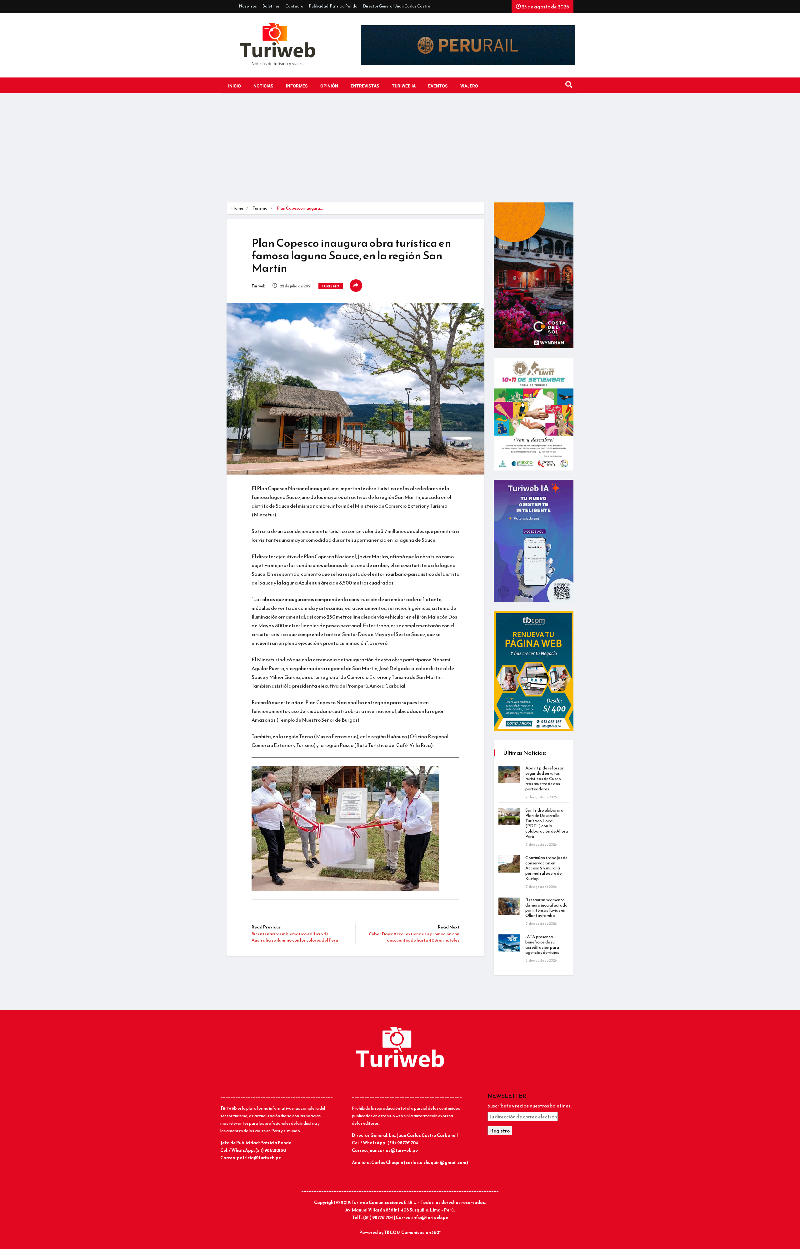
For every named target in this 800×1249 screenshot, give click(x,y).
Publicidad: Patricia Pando (333, 6)
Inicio (234, 86)
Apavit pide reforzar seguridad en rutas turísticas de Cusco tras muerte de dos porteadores (544, 778)
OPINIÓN (329, 86)
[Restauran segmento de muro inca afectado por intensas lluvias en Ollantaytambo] (509, 906)
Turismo (260, 208)
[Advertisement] (400, 149)
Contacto (294, 6)
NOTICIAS (263, 86)
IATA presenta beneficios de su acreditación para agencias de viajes (542, 944)
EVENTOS (438, 86)
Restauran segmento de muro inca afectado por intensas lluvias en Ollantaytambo (546, 908)
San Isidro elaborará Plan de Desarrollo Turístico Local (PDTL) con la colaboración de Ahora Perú (546, 823)
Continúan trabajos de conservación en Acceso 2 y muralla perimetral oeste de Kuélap (546, 868)
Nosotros (248, 6)
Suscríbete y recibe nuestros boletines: (530, 1105)
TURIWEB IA (404, 86)
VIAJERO (469, 86)
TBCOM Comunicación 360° (412, 1232)
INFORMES (297, 86)
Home (237, 208)
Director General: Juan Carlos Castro (396, 6)
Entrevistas (365, 86)
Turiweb (259, 286)
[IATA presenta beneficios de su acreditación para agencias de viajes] (509, 943)
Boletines (271, 6)
